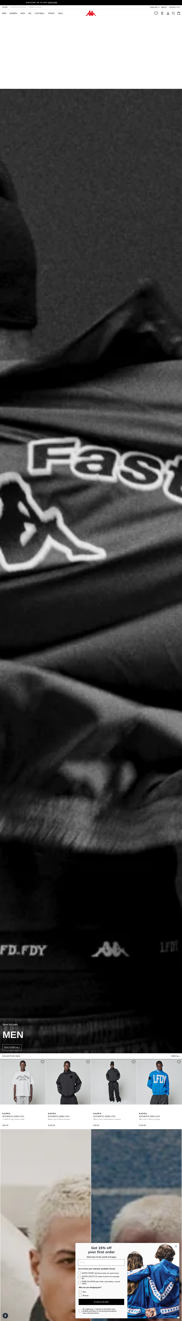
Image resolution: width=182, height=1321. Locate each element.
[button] (5, 1315)
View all (175, 1056)
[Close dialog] (176, 1246)
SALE (60, 13)
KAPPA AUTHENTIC (18, 7)
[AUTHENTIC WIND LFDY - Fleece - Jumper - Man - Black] (49, 1110)
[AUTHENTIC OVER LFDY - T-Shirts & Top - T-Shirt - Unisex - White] (4, 1110)
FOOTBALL (40, 13)
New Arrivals (10, 1024)
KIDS (23, 13)
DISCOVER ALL (12, 1047)
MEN (4, 13)
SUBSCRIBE (101, 1302)
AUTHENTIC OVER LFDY (13, 1116)
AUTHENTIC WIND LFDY (59, 1116)
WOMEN (13, 13)
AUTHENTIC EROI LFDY (149, 1116)
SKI (29, 13)
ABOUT (164, 7)
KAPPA (5, 7)
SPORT (51, 13)
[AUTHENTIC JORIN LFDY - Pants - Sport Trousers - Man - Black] (95, 1110)
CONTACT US (174, 7)
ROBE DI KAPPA (35, 7)
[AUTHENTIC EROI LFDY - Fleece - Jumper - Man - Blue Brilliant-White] (140, 1110)
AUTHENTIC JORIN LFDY (107, 1116)
